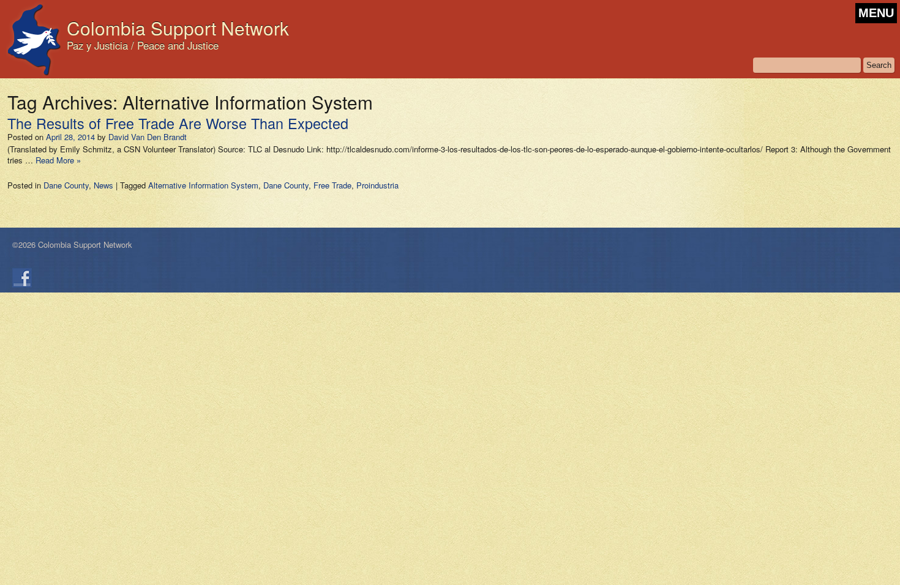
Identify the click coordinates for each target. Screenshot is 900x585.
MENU (876, 13)
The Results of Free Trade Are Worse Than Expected (177, 123)
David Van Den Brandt (147, 137)
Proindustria (377, 185)
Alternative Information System (203, 185)
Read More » (58, 160)
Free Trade (332, 185)
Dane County (66, 185)
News (103, 185)
